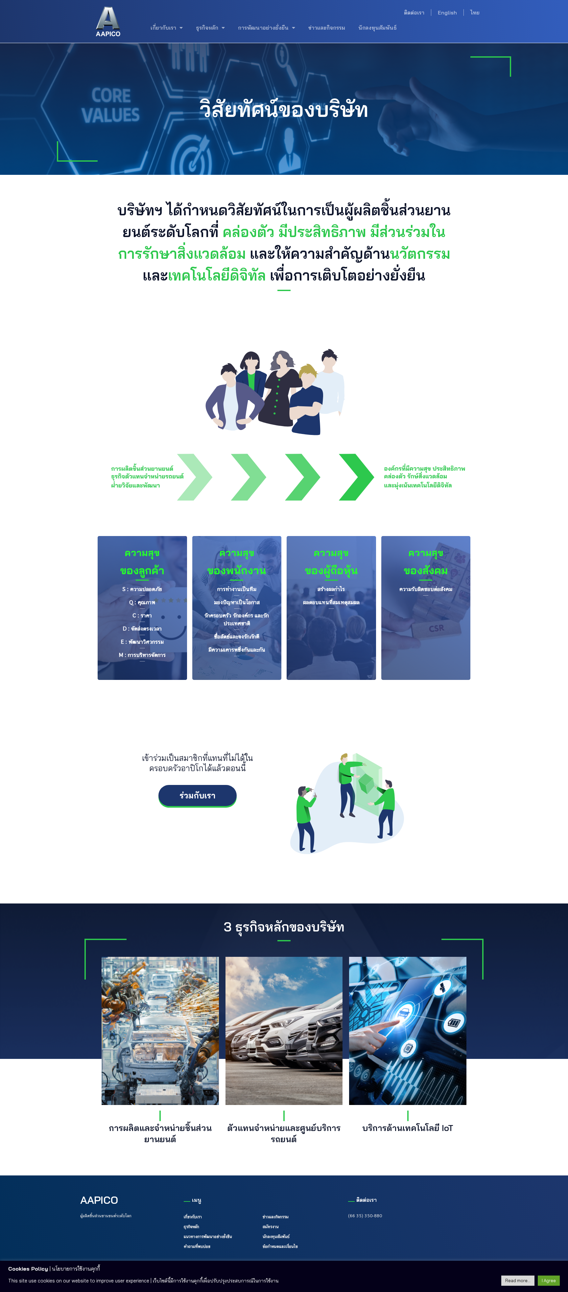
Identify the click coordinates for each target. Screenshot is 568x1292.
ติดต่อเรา (414, 12)
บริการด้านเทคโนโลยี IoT (407, 1127)
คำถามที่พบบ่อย (197, 1246)
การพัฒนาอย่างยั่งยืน (263, 27)
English (447, 12)
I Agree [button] (549, 1280)
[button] (197, 795)
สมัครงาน (271, 1226)
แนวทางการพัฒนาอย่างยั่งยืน (208, 1236)
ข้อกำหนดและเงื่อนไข (280, 1246)
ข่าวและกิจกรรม (326, 27)
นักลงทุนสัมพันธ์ (377, 27)
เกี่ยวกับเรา (163, 27)
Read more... (518, 1280)
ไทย (475, 12)
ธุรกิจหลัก (207, 27)
